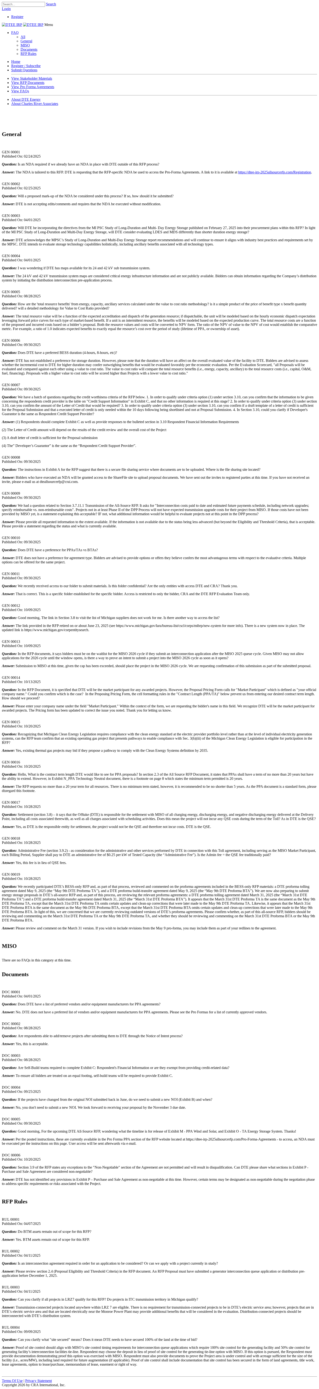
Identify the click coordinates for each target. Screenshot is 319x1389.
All (23, 37)
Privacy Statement (38, 1381)
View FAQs (20, 91)
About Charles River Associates (34, 104)
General (26, 41)
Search (51, 4)
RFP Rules (28, 54)
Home (15, 62)
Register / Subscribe (26, 66)
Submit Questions (24, 70)
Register (17, 17)
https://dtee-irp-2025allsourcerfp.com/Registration (274, 172)
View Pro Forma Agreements (32, 87)
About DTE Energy (26, 99)
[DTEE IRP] (12, 25)
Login (6, 9)
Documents (29, 49)
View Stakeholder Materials (31, 78)
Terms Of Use (12, 1381)
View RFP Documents (27, 83)
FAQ (15, 33)
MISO (25, 45)
